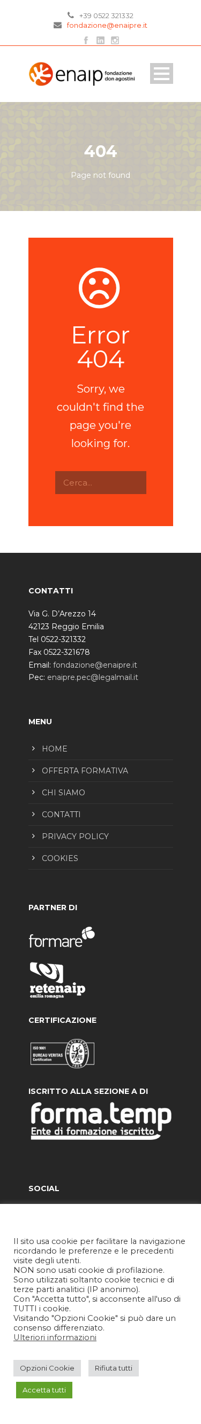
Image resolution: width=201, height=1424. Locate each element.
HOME (55, 749)
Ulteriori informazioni (54, 1337)
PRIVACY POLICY (75, 836)
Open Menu (161, 73)
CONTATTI (61, 814)
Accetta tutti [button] (44, 1390)
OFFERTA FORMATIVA (85, 771)
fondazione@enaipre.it (107, 25)
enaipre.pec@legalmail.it (92, 677)
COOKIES (60, 858)
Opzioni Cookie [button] (47, 1368)
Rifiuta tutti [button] (113, 1368)
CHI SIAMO (63, 792)
